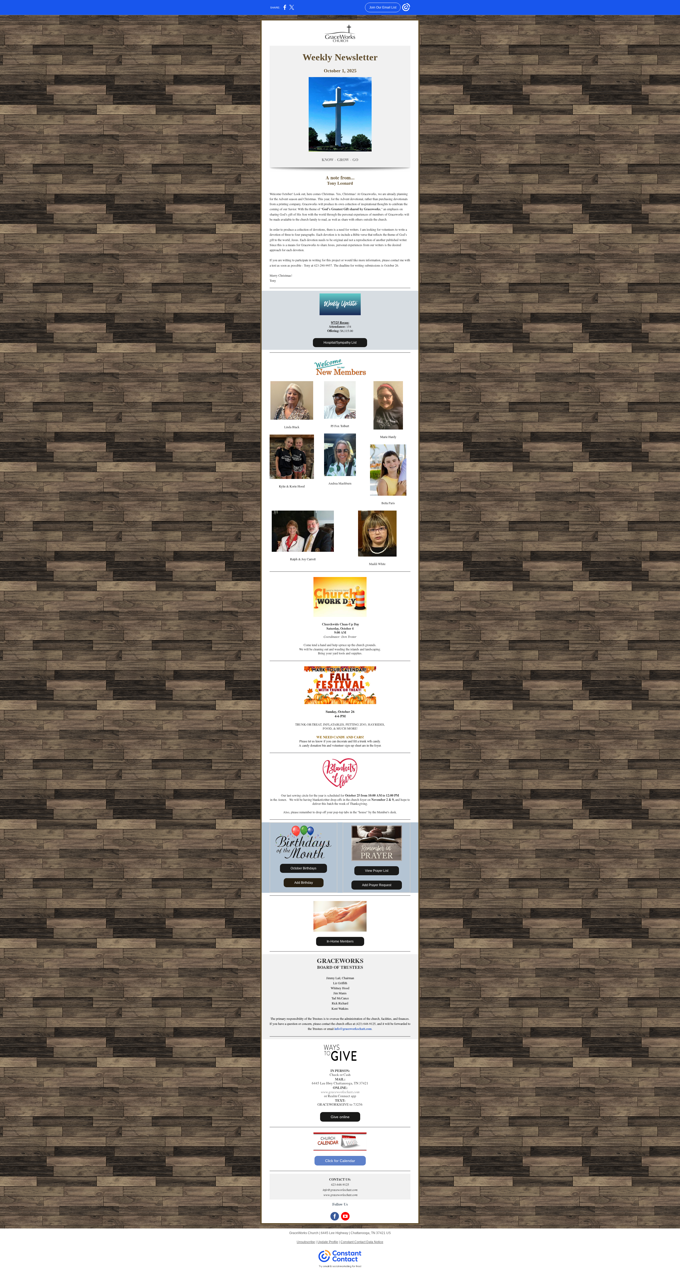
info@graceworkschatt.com (353, 1028)
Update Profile (327, 1242)
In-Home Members (340, 941)
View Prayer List (376, 871)
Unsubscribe (306, 1242)
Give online (340, 1117)
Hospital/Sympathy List (340, 342)
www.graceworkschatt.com (340, 1091)
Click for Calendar (340, 1161)
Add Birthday (303, 883)
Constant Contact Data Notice (362, 1242)
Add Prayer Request (376, 885)
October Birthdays (303, 868)
